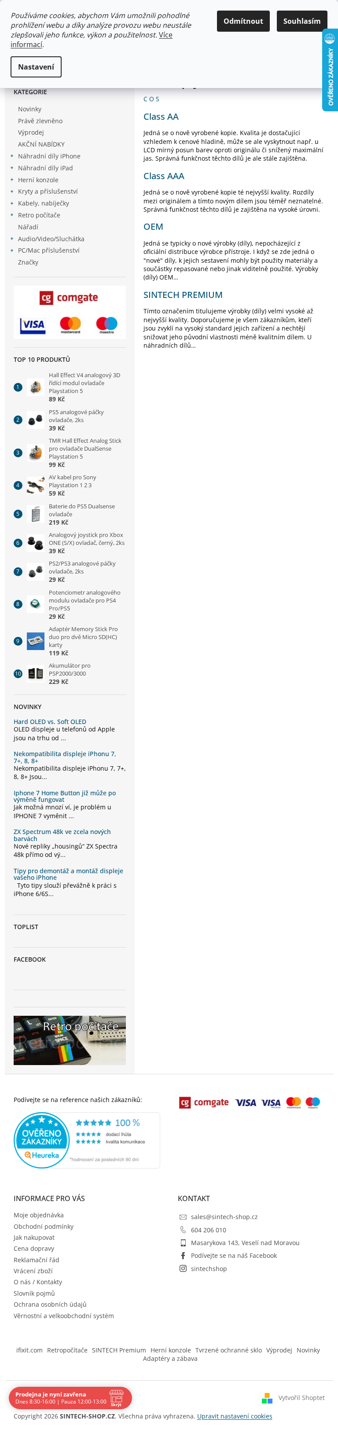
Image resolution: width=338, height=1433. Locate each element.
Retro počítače (39, 215)
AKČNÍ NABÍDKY (41, 144)
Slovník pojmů (34, 1293)
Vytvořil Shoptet (302, 1397)
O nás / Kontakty (38, 1282)
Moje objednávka (39, 1215)
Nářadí (28, 227)
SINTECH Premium (119, 1350)
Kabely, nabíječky (43, 203)
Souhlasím (302, 21)
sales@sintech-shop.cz (224, 1217)
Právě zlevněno (40, 121)
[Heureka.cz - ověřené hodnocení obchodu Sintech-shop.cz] (87, 1140)
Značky (28, 262)
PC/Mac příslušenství (49, 250)
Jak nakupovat (34, 1237)
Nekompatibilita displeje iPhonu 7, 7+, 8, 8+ (65, 757)
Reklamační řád (36, 1260)
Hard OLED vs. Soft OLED (50, 721)
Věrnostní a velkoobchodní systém (64, 1316)
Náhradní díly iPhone (49, 156)
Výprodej (31, 132)
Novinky (29, 109)
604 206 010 (208, 1230)
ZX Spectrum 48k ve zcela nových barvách (62, 835)
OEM (153, 226)
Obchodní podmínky (43, 1226)
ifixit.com (29, 1350)
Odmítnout (243, 21)
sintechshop (209, 1268)
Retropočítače (67, 1350)
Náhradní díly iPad (45, 168)
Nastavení (36, 67)
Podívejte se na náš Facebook (234, 1255)
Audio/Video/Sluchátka (51, 239)
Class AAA (163, 176)
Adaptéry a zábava (170, 1358)
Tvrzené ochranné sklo (228, 1350)
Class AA (161, 116)
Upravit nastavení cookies (234, 1416)
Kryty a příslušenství (48, 191)
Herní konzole (38, 180)
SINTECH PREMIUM (183, 295)
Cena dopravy (34, 1248)
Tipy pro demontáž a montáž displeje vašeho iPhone (68, 874)
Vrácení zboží (33, 1271)
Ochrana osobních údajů (50, 1304)
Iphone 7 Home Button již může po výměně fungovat (65, 796)
